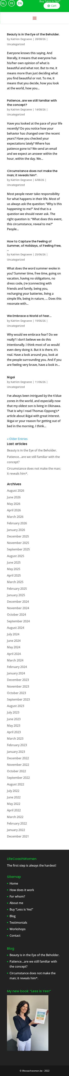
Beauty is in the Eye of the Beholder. (33, 34)
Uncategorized (16, 44)
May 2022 (13, 804)
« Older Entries (17, 439)
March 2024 (15, 660)
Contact (15, 935)
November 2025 (18, 543)
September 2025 (18, 549)
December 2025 (18, 536)
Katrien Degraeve (21, 39)
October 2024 (16, 615)
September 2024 (18, 621)
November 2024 (18, 608)
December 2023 (18, 680)
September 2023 (18, 699)
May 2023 (13, 726)
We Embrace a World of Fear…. (29, 316)
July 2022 (13, 791)
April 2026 (14, 510)
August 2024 (15, 628)
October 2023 (16, 693)
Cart (53, 5)
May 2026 (13, 504)
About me (16, 903)
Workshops (18, 929)
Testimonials (18, 923)
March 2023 (15, 738)
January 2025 (16, 595)
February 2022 (17, 823)
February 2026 (17, 523)
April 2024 (14, 654)
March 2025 (15, 582)
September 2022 (18, 778)
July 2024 (13, 634)
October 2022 (16, 771)
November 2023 (18, 686)
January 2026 (16, 530)
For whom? (17, 896)
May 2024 (13, 647)
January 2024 (16, 673)
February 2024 (17, 667)
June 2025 (14, 562)
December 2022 (18, 758)
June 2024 (14, 641)
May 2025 (13, 569)
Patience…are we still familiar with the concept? (32, 102)
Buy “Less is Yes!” (49, 1)
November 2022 (18, 765)
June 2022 (14, 797)
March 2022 (15, 817)
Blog (13, 916)
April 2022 (14, 810)
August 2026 (15, 491)
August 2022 (15, 784)
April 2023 (14, 732)
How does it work (22, 890)
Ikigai (11, 377)
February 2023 (17, 745)
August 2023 (15, 706)
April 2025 (14, 575)
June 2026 (14, 497)
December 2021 (18, 836)
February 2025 (17, 589)
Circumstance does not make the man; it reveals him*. (32, 173)
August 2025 (15, 556)
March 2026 (15, 517)
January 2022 (16, 830)
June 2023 (14, 719)
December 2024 (18, 602)
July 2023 (13, 712)
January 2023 (16, 752)
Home (14, 883)
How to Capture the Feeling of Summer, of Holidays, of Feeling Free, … (34, 245)
